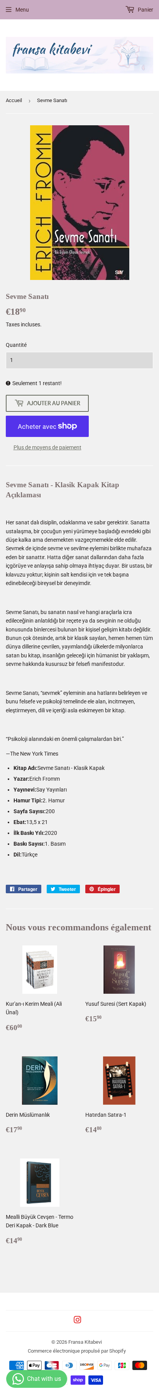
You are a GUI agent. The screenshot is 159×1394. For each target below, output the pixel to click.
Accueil (14, 100)
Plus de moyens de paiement (47, 447)
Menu (22, 10)
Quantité (16, 345)
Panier (145, 10)
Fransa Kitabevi (85, 1342)
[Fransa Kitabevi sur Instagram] (77, 1321)
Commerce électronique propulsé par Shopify (77, 1351)
